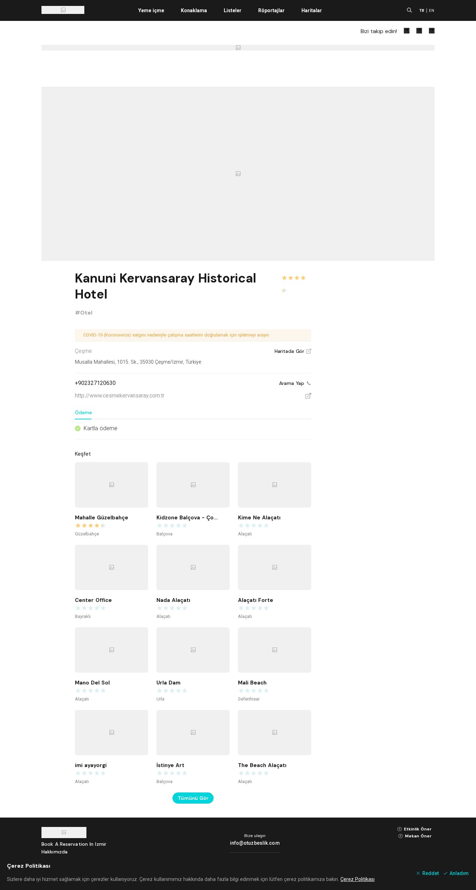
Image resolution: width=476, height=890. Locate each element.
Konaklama (194, 10)
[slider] (296, 273)
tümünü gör (193, 798)
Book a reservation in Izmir (73, 844)
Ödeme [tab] (83, 412)
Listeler (232, 10)
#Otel (83, 312)
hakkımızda (54, 851)
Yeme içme (151, 10)
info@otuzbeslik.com (255, 843)
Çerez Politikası (357, 879)
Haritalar (311, 10)
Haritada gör (293, 351)
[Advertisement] (382, 373)
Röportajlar (271, 10)
